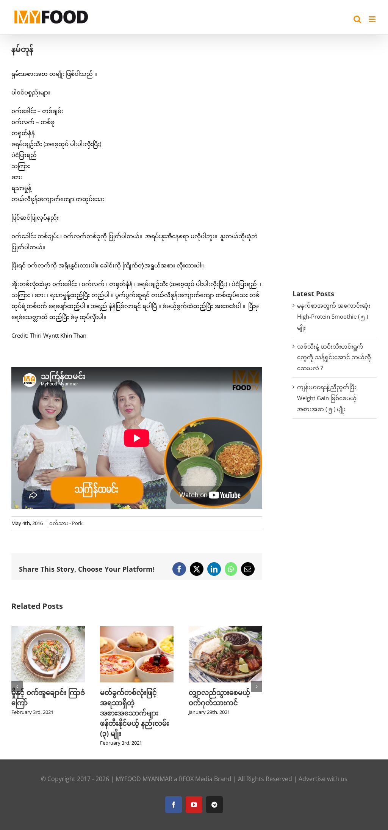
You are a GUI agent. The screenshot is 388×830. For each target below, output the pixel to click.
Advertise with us (323, 779)
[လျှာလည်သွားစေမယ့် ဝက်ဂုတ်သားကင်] (137, 630)
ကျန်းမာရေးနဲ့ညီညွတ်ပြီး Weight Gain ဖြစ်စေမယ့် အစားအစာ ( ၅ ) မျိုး (327, 398)
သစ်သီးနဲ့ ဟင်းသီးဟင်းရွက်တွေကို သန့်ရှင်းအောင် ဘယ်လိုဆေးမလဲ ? (334, 357)
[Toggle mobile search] (357, 19)
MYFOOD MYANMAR (144, 779)
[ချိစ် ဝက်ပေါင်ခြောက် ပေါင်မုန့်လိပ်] (225, 630)
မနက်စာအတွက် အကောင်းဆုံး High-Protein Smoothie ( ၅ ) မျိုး (333, 316)
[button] (17, 686)
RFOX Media (196, 779)
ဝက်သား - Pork (66, 523)
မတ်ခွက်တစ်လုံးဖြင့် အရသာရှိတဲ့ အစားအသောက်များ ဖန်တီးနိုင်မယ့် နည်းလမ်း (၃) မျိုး (45, 713)
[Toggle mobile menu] (373, 19)
